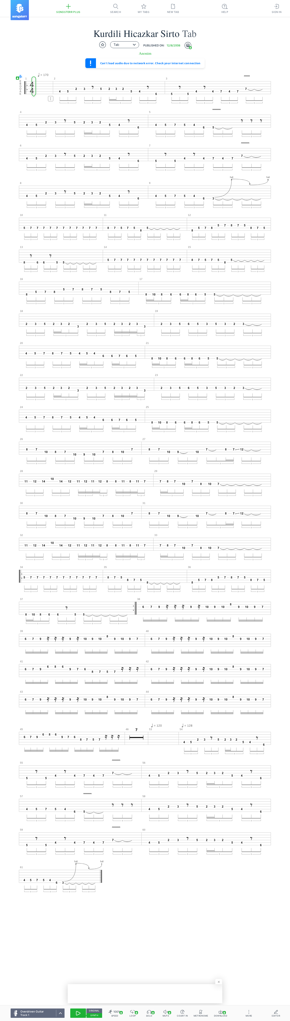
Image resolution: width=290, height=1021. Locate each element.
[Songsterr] (20, 10)
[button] (19, 77)
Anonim (145, 53)
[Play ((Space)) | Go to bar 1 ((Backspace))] (78, 1013)
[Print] (187, 45)
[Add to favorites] (102, 44)
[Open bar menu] (50, 98)
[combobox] (124, 44)
